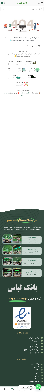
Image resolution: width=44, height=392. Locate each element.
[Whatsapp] (38, 386)
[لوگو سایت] (22, 3)
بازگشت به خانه (25, 93)
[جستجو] (3, 9)
